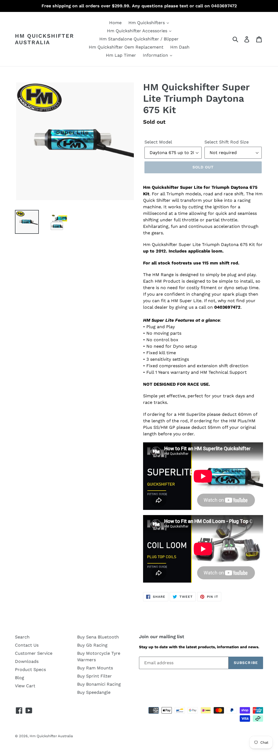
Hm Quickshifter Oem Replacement (126, 47)
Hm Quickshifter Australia (44, 39)
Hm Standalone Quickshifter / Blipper (139, 38)
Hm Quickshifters (147, 22)
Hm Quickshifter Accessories (138, 30)
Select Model (158, 142)
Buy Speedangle (93, 692)
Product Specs (30, 669)
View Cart (25, 685)
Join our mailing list (161, 636)
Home (115, 22)
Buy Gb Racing (92, 645)
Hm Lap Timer (121, 55)
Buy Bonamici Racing (99, 684)
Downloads (27, 661)
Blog (19, 677)
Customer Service (33, 653)
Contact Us (27, 645)
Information (156, 55)
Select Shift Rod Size (226, 142)
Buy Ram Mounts (95, 667)
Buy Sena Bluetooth (98, 637)
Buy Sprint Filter (94, 676)
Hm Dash (179, 47)
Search (22, 637)
